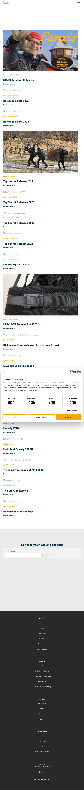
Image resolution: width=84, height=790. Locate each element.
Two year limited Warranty (42, 687)
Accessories (42, 644)
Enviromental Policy (42, 752)
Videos (42, 746)
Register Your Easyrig (42, 671)
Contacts (42, 714)
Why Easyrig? (42, 703)
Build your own (42, 649)
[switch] (32, 402)
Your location (10, 551)
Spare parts (42, 681)
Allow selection (42, 417)
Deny (15, 417)
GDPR (42, 719)
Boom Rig (42, 639)
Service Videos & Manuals (42, 676)
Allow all (68, 417)
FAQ (42, 666)
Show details (72, 411)
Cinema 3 (42, 628)
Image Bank (42, 741)
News (42, 709)
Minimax (42, 633)
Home (42, 736)
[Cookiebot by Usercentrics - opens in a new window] (71, 371)
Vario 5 (42, 623)
